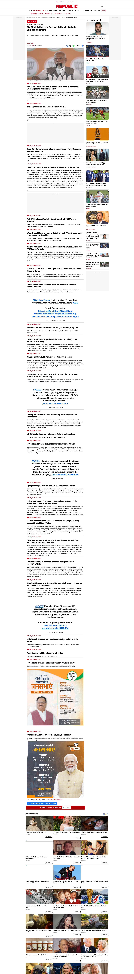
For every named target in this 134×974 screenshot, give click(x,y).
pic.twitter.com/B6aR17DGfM (55, 628)
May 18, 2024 (61, 320)
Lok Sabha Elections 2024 (35, 803)
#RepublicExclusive (63, 313)
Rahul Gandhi (48, 14)
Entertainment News (91, 146)
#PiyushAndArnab (41, 300)
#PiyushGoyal (66, 311)
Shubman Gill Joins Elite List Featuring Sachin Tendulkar (97, 205)
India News (88, 83)
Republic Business (90, 229)
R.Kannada (74, 2)
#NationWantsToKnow (44, 313)
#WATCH (37, 389)
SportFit (88, 125)
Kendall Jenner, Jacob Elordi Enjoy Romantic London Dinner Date (95, 164)
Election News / (32, 17)
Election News (31, 45)
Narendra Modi (51, 803)
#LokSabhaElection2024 (43, 316)
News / (26, 17)
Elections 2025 (68, 14)
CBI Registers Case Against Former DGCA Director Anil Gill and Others (96, 184)
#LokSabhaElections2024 (55, 625)
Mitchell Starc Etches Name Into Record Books (95, 60)
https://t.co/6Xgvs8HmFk (49, 311)
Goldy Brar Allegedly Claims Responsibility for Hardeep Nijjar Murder (95, 38)
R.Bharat (65, 2)
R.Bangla (69, 2)
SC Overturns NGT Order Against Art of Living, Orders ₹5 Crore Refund (97, 80)
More (102, 10)
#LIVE (75, 302)
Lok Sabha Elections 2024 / (42, 17)
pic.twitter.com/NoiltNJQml (66, 316)
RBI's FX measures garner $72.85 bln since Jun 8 (96, 226)
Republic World (59, 2)
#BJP (75, 313)
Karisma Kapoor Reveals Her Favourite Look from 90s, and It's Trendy (97, 143)
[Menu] (101, 6)
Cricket (88, 63)
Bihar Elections (58, 14)
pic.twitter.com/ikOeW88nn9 (55, 403)
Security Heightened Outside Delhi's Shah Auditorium (96, 101)
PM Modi (40, 14)
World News (89, 42)
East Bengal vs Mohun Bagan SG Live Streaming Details (96, 122)
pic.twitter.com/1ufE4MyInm (66, 474)
